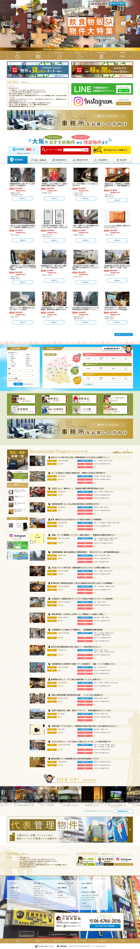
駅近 (12, 360)
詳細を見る (23, 198)
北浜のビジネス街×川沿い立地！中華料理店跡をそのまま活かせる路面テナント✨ (81, 457)
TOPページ (13, 883)
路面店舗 (13, 358)
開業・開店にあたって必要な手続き (20, 510)
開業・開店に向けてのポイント (20, 504)
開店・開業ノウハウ (39, 883)
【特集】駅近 (13, 902)
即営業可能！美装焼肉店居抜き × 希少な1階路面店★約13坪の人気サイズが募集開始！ (82, 583)
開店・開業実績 (62, 887)
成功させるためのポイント (41, 899)
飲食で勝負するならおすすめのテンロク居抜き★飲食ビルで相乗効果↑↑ (77, 519)
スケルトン (29, 356)
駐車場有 (13, 366)
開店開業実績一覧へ (123, 811)
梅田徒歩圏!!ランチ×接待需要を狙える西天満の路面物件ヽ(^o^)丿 (75, 759)
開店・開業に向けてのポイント (42, 902)
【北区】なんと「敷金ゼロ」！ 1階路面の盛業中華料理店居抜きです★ (77, 488)
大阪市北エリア (90, 354)
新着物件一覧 (13, 890)
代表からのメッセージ (64, 897)
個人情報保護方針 (86, 906)
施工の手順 (37, 888)
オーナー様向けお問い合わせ (89, 897)
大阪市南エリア (90, 374)
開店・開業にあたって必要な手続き (43, 893)
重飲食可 (28, 354)
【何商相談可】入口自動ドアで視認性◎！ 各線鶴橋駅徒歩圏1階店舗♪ (77, 630)
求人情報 (84, 887)
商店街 (27, 364)
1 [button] (67, 46)
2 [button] (70, 46)
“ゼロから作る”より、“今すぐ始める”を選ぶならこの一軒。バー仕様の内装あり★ (81, 741)
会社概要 (60, 895)
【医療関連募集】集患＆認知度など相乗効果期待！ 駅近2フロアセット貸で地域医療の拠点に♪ (86, 552)
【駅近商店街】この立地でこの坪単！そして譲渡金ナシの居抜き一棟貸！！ (78, 614)
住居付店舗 (29, 366)
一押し (12, 354)
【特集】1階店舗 (14, 899)
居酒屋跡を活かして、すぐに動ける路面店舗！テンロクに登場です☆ (76, 679)
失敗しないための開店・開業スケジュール (45, 904)
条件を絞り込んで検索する (115, 150)
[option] (70, 24)
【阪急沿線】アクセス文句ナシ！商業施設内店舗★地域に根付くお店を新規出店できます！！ (85, 726)
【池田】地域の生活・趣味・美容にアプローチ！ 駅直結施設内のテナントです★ (81, 710)
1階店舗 (28, 358)
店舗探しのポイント (19, 496)
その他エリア (89, 384)
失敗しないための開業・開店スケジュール (20, 490)
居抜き (12, 356)
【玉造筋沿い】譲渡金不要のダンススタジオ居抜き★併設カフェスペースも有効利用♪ (82, 599)
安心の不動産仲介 (87, 883)
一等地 (12, 362)
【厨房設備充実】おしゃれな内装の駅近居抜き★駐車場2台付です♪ (75, 504)
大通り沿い (29, 360)
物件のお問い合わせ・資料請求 (90, 895)
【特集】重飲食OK (14, 897)
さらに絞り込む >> (28, 384)
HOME (17, 941)
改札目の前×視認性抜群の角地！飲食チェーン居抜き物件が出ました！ (76, 647)
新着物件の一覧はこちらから (123, 334)
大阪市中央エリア (91, 364)
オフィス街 (13, 364)
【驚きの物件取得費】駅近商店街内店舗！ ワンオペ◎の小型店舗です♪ (77, 695)
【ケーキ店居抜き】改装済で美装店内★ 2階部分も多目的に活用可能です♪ (78, 473)
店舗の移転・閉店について (41, 891)
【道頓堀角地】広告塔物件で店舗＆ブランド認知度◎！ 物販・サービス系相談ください (83, 664)
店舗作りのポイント (39, 897)
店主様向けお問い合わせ (88, 899)
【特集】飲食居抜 (14, 895)
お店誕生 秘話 (37, 886)
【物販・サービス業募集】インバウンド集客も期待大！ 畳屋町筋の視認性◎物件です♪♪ (83, 535)
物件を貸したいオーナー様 (65, 883)
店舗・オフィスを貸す (80, 941)
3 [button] (72, 46)
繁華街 (27, 362)
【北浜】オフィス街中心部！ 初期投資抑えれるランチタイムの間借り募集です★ (80, 568)
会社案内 (60, 892)
